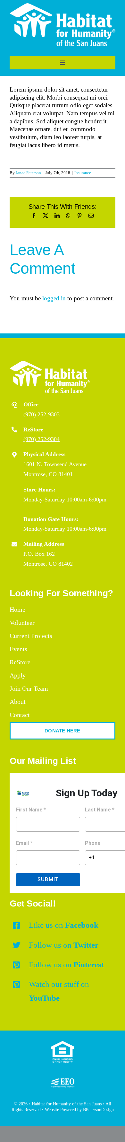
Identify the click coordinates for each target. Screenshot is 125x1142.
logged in (54, 298)
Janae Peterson (28, 172)
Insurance (82, 172)
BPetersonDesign (98, 1109)
